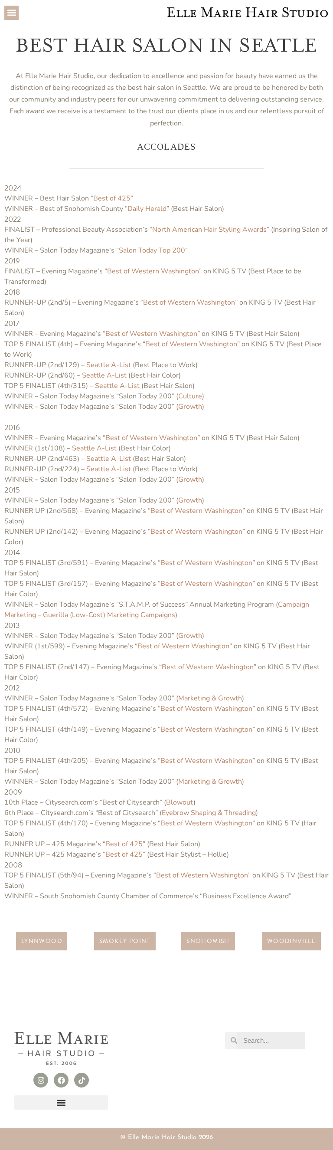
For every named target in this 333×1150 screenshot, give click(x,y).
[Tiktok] (81, 1080)
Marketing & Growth (210, 698)
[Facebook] (61, 1080)
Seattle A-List (108, 365)
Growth (190, 406)
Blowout (179, 802)
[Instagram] (40, 1080)
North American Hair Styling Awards (209, 229)
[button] (11, 13)
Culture (190, 396)
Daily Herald (146, 209)
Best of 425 (112, 198)
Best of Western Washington (153, 271)
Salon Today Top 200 (152, 250)
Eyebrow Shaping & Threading (209, 813)
